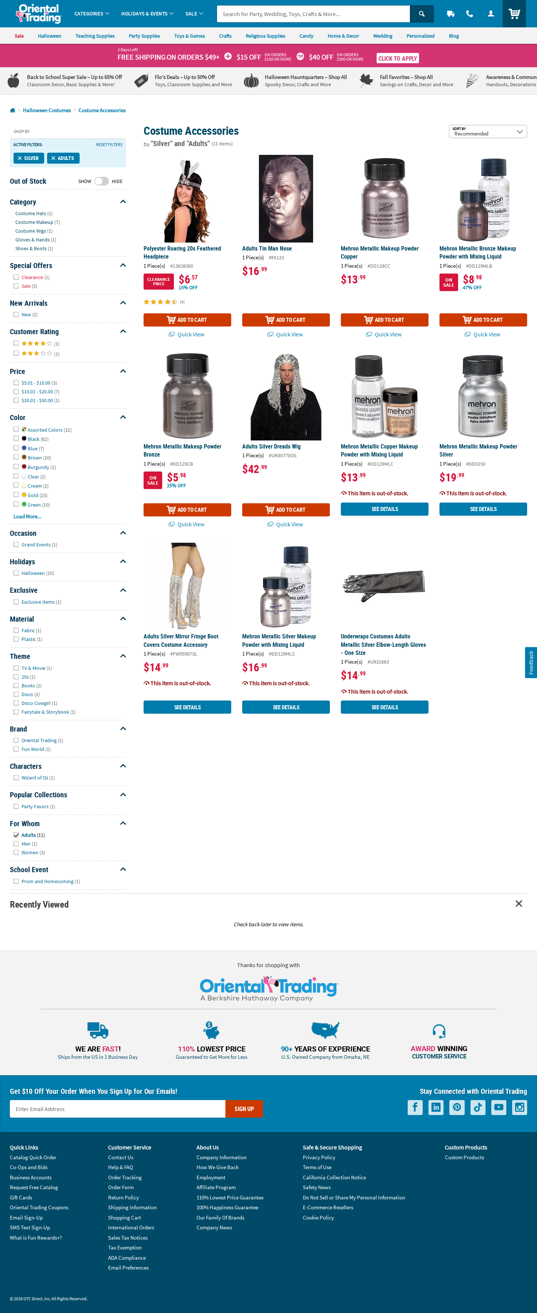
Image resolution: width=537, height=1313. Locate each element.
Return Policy (123, 1197)
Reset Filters (109, 144)
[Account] (491, 13)
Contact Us (120, 1157)
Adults (66, 157)
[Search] (422, 14)
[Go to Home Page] (12, 110)
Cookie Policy (318, 1217)
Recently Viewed (39, 904)
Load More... (28, 516)
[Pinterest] (457, 1107)
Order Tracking (125, 1177)
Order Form (121, 1187)
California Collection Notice (334, 1177)
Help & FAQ (120, 1167)
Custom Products (464, 1157)
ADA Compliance (127, 1257)
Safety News (317, 1187)
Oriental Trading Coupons (39, 1207)
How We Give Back (218, 1167)
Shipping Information (132, 1207)
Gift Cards (21, 1197)
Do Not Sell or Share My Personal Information (354, 1197)
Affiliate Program (216, 1187)
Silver (31, 157)
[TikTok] (478, 1107)
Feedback (530, 662)
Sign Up (244, 1109)
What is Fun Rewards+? (36, 1237)
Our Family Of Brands (220, 1217)
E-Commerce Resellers (328, 1207)
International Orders (131, 1227)
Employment (211, 1177)
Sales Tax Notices (128, 1237)
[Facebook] (415, 1107)
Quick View (190, 334)
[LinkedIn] (436, 1107)
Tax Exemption (125, 1247)
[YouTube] (498, 1107)
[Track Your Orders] (450, 13)
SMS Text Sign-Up (30, 1227)
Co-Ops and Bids (28, 1167)
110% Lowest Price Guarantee (230, 1197)
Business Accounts (31, 1177)
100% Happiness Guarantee (227, 1207)
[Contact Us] (469, 13)
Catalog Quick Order (33, 1157)
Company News (214, 1227)
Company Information (222, 1157)
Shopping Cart (124, 1217)
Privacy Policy (319, 1157)
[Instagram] (519, 1107)
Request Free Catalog (34, 1187)
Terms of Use (317, 1167)
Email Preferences (128, 1267)
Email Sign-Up (26, 1217)
